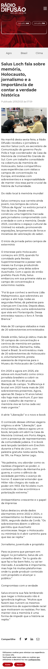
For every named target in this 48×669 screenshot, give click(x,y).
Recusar (20, 665)
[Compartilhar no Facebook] (22, 639)
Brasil (24, 53)
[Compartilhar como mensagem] (39, 639)
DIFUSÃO (23, 23)
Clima (39, 53)
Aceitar (7, 665)
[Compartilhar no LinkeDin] (33, 639)
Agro (9, 53)
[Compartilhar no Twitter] (28, 639)
